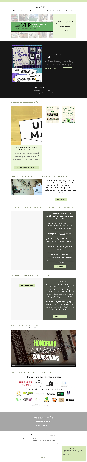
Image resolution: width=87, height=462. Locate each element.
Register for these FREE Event (26, 167)
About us (65, 30)
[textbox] (37, 443)
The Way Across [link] (22, 10)
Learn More (60, 266)
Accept (74, 457)
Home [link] (13, 10)
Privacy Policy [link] (43, 457)
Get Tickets (51, 71)
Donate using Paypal (43, 425)
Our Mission (60, 199)
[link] (43, 7)
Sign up (59, 443)
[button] (60, 10)
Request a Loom (59, 316)
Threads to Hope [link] (34, 10)
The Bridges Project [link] (48, 10)
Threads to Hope (27, 285)
